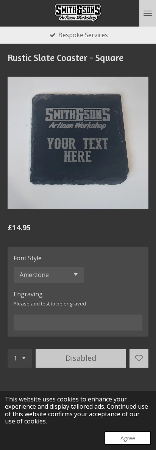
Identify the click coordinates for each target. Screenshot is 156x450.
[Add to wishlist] (138, 358)
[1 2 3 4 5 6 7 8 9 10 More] (20, 358)
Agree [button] (127, 438)
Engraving (28, 294)
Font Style (28, 258)
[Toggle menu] (147, 13)
